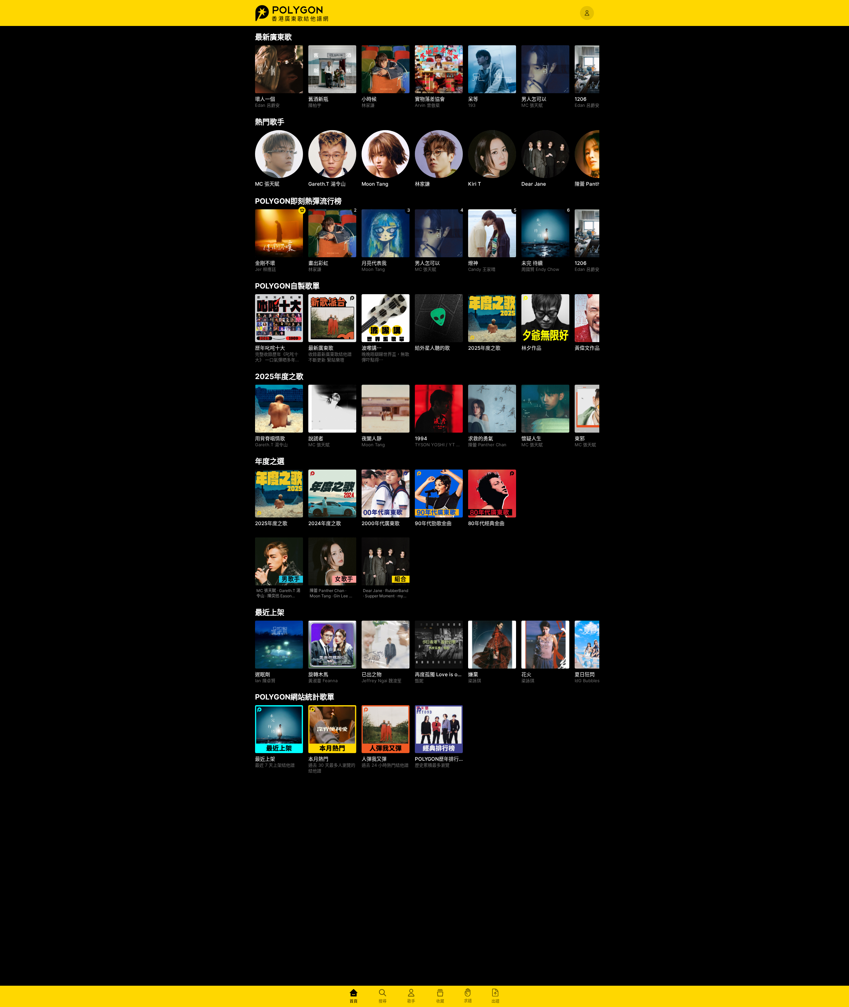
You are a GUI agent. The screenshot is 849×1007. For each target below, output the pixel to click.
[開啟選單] (587, 13)
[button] (304, 10)
